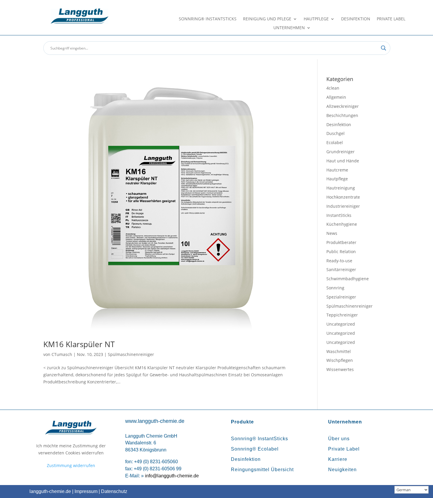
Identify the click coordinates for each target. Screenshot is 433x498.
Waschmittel (338, 351)
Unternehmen (289, 28)
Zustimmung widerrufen (71, 465)
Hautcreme (337, 170)
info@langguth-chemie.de (172, 475)
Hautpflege (316, 19)
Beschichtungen (342, 115)
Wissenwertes (340, 369)
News (331, 233)
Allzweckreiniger (342, 106)
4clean (332, 88)
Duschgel (335, 133)
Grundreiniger (340, 151)
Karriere (337, 459)
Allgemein (336, 97)
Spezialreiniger (341, 297)
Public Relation (341, 251)
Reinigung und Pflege (267, 19)
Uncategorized (340, 324)
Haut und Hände (342, 161)
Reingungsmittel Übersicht (262, 469)
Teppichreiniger (342, 315)
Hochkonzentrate (343, 197)
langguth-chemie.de (50, 491)
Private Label (391, 19)
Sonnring (335, 288)
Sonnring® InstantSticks (208, 19)
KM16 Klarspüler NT (79, 344)
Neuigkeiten (342, 469)
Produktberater (341, 242)
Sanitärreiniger (341, 269)
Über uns (339, 438)
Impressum (86, 491)
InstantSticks (338, 215)
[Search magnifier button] (383, 48)
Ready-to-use (339, 260)
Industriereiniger (343, 206)
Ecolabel (334, 142)
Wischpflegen (339, 360)
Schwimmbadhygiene (347, 278)
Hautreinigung (340, 188)
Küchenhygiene (341, 224)
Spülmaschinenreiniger (131, 354)
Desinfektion (355, 19)
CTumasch (62, 354)
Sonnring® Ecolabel (255, 448)
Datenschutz (114, 491)
